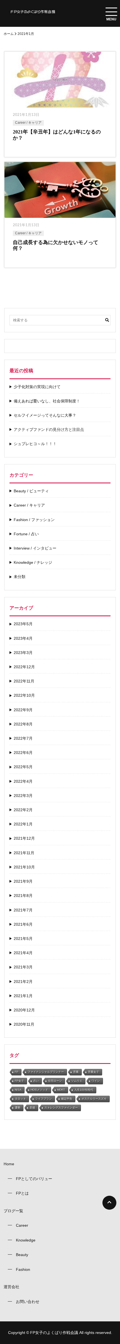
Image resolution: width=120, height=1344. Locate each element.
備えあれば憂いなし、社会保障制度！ (47, 401)
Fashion (23, 1269)
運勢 (17, 1107)
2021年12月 (24, 838)
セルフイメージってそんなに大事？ (45, 415)
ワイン (96, 1080)
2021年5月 (23, 938)
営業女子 (93, 1071)
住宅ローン (55, 1080)
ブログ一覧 (13, 1211)
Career (22, 1225)
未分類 (19, 576)
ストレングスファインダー (61, 1107)
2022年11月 (24, 681)
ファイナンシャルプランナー (46, 1071)
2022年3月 (23, 795)
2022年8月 (23, 724)
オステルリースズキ (94, 1098)
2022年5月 (23, 767)
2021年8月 (23, 895)
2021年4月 (23, 953)
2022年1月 (23, 824)
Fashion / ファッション (34, 519)
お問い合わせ (27, 1301)
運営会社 (11, 1287)
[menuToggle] (111, 12)
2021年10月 (24, 867)
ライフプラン (43, 1098)
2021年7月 (23, 910)
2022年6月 (23, 752)
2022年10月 (24, 695)
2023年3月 (23, 652)
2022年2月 (23, 810)
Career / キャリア (28, 122)
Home (9, 1164)
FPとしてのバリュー (34, 1178)
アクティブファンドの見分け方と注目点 (49, 429)
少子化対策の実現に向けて (37, 387)
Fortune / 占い (26, 534)
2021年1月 (23, 996)
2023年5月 (23, 624)
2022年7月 (23, 738)
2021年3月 (23, 967)
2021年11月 (24, 853)
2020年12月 (24, 1010)
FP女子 (19, 1080)
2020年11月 (24, 1024)
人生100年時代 (83, 1089)
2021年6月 (23, 924)
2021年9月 (23, 881)
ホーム (9, 34)
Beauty (22, 1254)
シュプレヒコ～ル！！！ (35, 443)
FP (16, 1071)
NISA (18, 1089)
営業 (76, 1071)
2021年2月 (23, 981)
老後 (32, 1107)
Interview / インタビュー (35, 548)
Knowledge (25, 1240)
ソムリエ (76, 1080)
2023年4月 (23, 638)
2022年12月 (24, 667)
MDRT (61, 1089)
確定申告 (66, 1098)
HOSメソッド (39, 1089)
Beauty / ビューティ (31, 491)
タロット (20, 1098)
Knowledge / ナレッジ (33, 562)
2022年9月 (23, 710)
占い (36, 1080)
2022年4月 (23, 781)
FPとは (22, 1193)
